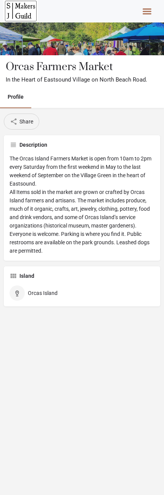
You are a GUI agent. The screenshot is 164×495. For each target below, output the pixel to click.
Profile (16, 97)
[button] (147, 11)
